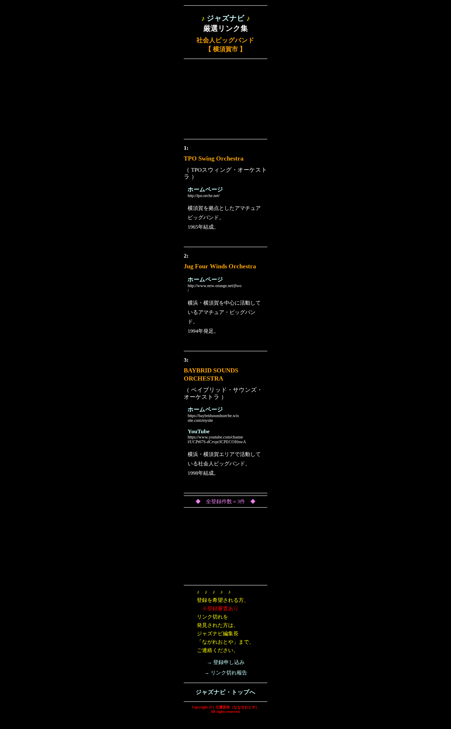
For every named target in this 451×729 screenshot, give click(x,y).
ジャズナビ (226, 18)
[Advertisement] (225, 100)
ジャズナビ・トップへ (226, 692)
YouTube (199, 431)
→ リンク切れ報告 (225, 672)
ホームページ (205, 189)
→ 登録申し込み (226, 662)
